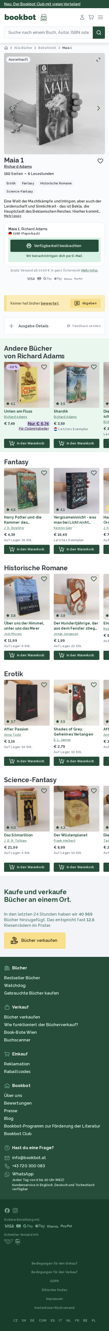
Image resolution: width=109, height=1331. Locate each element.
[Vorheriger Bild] (10, 108)
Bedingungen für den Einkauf (54, 1263)
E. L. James (62, 740)
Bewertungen (18, 1103)
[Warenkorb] (91, 17)
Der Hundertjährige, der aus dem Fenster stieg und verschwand (76, 628)
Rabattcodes (17, 1071)
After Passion (16, 729)
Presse (10, 1110)
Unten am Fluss (18, 411)
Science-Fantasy (30, 780)
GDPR (54, 1281)
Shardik (61, 411)
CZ (15, 1320)
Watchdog (15, 985)
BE (85, 1320)
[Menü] (100, 17)
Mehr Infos (89, 270)
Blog (8, 1118)
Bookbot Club (17, 1133)
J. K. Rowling (14, 528)
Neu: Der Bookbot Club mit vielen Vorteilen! (42, 4)
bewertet (50, 303)
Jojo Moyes (13, 634)
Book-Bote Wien (20, 1032)
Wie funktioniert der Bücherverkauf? (41, 1024)
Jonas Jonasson (66, 634)
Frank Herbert (65, 841)
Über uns (13, 1095)
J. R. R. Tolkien (15, 841)
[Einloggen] (82, 17)
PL (94, 1320)
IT (60, 1320)
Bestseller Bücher (22, 977)
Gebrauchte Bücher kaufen (31, 993)
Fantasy (16, 462)
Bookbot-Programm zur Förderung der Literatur (52, 1126)
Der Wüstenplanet (71, 835)
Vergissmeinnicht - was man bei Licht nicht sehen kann (75, 522)
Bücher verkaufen (22, 1017)
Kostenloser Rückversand (54, 1308)
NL (68, 1320)
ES (53, 1320)
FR (77, 1320)
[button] (54, 103)
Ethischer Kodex (54, 1290)
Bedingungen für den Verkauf (54, 1272)
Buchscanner (17, 1040)
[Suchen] (99, 32)
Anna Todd (12, 735)
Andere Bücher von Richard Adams (34, 352)
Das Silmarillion (18, 835)
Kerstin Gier (63, 528)
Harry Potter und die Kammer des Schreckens (23, 522)
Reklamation (17, 1064)
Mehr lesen (12, 216)
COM (43, 1320)
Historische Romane (36, 568)
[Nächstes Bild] (98, 108)
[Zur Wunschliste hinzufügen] (100, 161)
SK (24, 1320)
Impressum (54, 1299)
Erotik (13, 674)
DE (32, 1320)
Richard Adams (18, 167)
